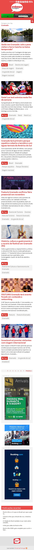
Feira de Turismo (8, 216)
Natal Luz (27, 115)
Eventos (28, 212)
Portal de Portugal (20, 548)
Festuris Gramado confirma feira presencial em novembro (16, 193)
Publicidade (5, 375)
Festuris (12, 315)
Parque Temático (22, 167)
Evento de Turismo (16, 212)
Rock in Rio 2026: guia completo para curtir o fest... (17, 529)
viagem (19, 72)
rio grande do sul (8, 72)
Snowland (5, 362)
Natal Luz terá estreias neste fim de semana (16, 98)
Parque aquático (8, 167)
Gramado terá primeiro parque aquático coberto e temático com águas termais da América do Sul (16, 143)
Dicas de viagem (8, 68)
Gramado (19, 68)
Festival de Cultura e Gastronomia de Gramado (15, 267)
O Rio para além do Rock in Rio (12, 525)
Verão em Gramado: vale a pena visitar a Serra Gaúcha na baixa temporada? (16, 47)
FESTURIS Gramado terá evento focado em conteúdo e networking (16, 297)
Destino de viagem (22, 65)
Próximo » (29, 371)
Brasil (11, 65)
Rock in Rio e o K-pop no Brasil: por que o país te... (17, 513)
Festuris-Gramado (23, 315)
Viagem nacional (8, 75)
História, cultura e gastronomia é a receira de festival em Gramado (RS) (16, 243)
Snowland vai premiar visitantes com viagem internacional (16, 341)
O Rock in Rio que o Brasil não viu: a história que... (17, 517)
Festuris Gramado (22, 216)
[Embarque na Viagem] (17, 10)
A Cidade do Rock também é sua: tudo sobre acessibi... (17, 521)
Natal (20, 115)
